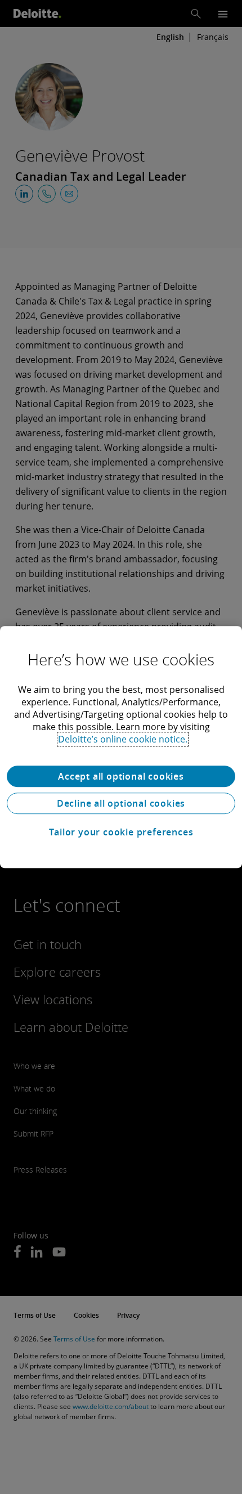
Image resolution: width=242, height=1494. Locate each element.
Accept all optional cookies (121, 776)
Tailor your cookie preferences (121, 832)
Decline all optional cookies (121, 803)
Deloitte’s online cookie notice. (122, 739)
